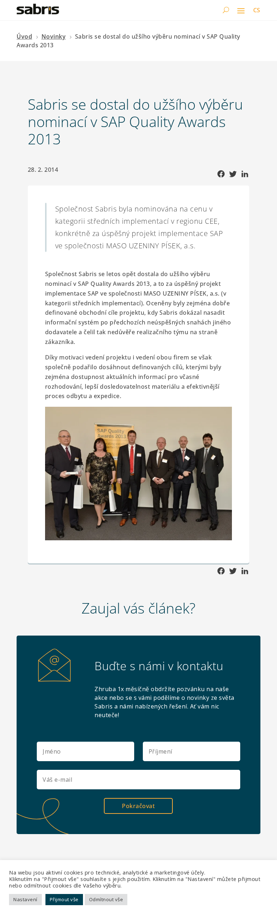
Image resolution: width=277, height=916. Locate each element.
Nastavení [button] (25, 899)
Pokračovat (138, 806)
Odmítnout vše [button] (106, 899)
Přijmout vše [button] (64, 899)
